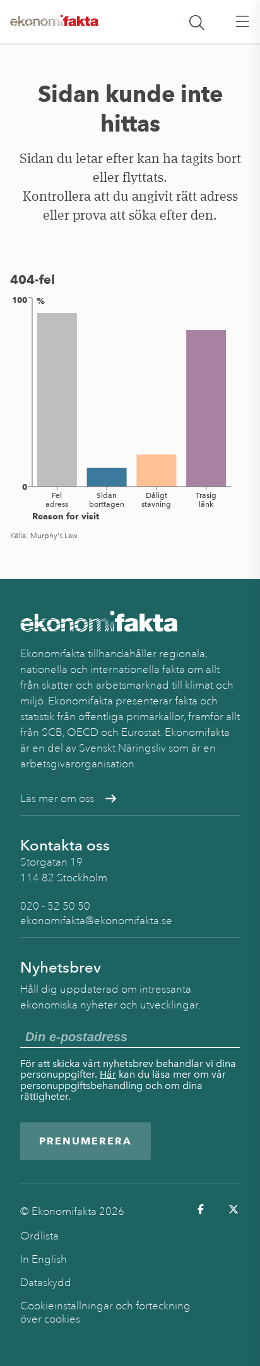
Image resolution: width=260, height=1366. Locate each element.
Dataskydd (45, 1282)
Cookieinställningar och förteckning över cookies (105, 1312)
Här (108, 1074)
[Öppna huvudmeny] (242, 22)
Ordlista (39, 1236)
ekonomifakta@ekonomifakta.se (96, 920)
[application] (130, 408)
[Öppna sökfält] (196, 22)
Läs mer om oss (57, 798)
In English (43, 1259)
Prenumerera (85, 1141)
